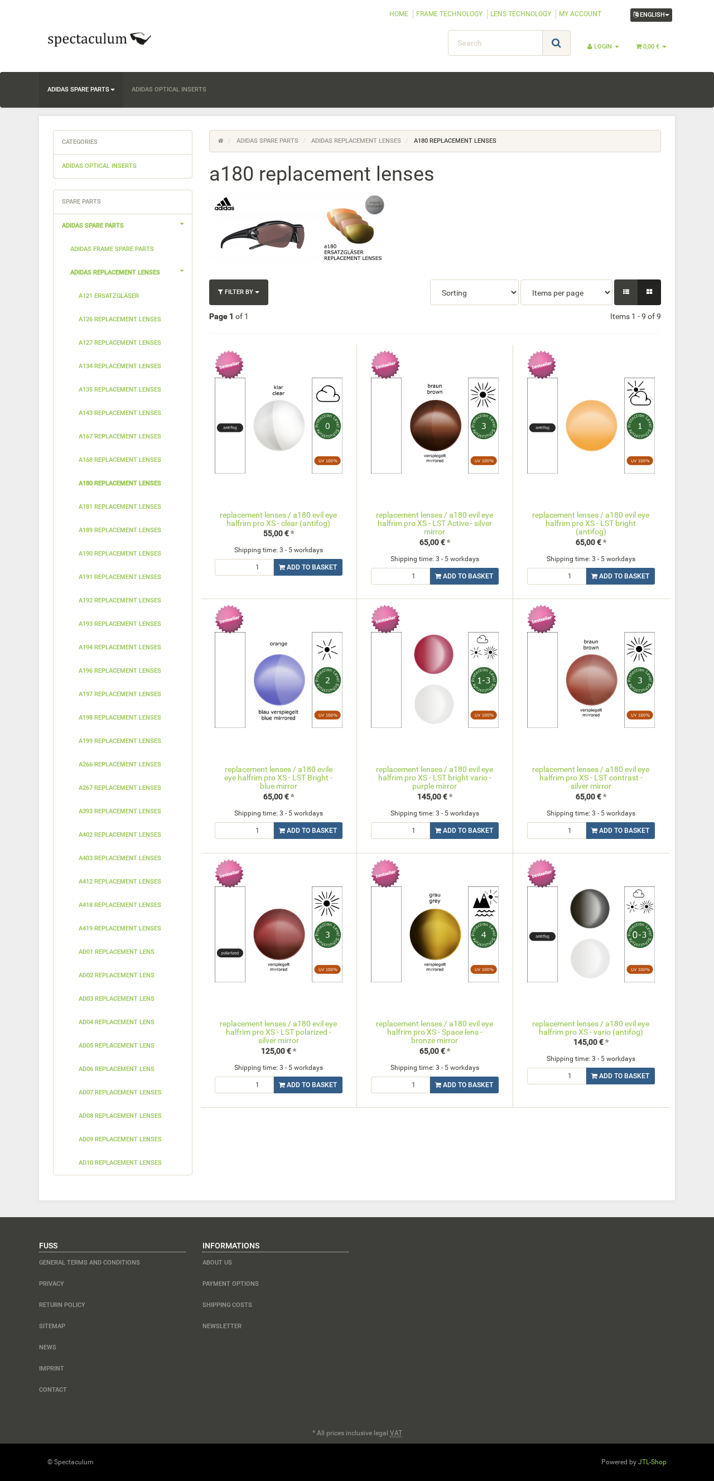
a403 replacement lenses (120, 858)
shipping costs (227, 1305)
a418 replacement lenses (120, 905)
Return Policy (62, 1305)
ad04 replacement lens (117, 1022)
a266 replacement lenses (120, 764)
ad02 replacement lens (117, 975)
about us (217, 1262)
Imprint (51, 1368)
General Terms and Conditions (89, 1262)
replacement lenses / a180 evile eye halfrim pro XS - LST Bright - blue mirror (278, 778)
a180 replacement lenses (120, 483)
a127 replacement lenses (120, 342)
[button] (626, 292)
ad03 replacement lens (117, 998)
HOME (398, 14)
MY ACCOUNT (580, 14)
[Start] (221, 140)
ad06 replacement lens (117, 1069)
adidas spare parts (78, 89)
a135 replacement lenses (120, 389)
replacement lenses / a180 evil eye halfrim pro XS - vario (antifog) (590, 1027)
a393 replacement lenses (120, 811)
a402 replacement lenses (120, 834)
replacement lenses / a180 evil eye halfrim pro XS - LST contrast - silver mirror (590, 778)
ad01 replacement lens (117, 952)
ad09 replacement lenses (120, 1139)
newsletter (222, 1326)
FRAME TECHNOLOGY (449, 14)
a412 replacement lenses (120, 881)
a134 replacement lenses (120, 366)
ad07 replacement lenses (120, 1092)
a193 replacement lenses (120, 624)
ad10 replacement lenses (120, 1162)
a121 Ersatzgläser (109, 296)
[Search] (556, 43)
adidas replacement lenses (115, 272)
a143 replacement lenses (120, 413)
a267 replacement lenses (120, 788)
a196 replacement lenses (120, 670)
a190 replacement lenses (120, 553)
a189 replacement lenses (120, 530)
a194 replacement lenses (120, 647)
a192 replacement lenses (120, 600)
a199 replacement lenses (120, 741)
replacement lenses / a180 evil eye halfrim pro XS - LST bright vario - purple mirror (434, 778)
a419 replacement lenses (120, 928)
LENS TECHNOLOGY (520, 14)
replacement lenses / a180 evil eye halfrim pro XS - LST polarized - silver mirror (278, 1032)
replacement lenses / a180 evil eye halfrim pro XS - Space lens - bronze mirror (434, 1032)
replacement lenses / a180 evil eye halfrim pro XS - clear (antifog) (278, 519)
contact (53, 1389)
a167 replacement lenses (120, 436)
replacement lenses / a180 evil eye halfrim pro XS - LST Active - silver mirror (434, 523)
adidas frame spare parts (112, 249)
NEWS (47, 1347)
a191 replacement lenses (120, 577)
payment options (230, 1283)
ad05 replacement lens (117, 1045)
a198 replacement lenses (120, 717)
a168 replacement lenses (120, 460)
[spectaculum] (139, 38)
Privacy (51, 1283)
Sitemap (52, 1326)
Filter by (239, 292)
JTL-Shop (652, 1462)
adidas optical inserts (169, 89)
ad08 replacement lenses (120, 1116)
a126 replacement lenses (120, 319)
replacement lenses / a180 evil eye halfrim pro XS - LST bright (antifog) (590, 523)
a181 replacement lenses (120, 506)
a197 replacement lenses (120, 694)
